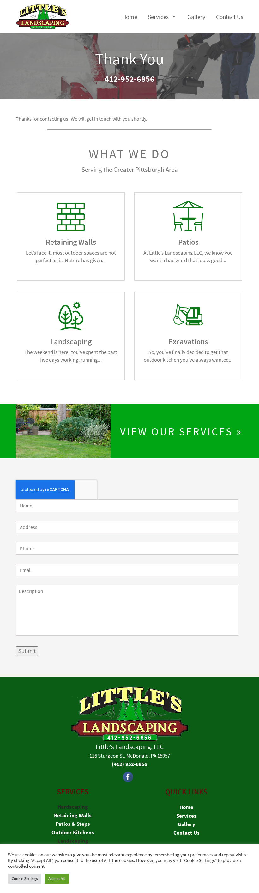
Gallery (196, 17)
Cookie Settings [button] (25, 878)
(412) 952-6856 (129, 764)
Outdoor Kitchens (72, 832)
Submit (27, 651)
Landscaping (72, 840)
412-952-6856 (129, 79)
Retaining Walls (73, 815)
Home (129, 17)
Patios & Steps (73, 823)
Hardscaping (72, 806)
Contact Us (229, 17)
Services (158, 17)
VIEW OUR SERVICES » (181, 431)
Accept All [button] (56, 878)
